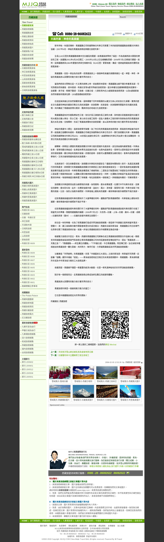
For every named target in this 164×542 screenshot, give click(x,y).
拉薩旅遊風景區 (28, 68)
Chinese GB (102, 4)
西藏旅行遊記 (27, 123)
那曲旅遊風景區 (28, 87)
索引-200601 (27, 366)
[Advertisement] (95, 25)
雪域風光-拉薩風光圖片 (107, 400)
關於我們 (112, 4)
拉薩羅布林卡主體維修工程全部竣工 (73, 355)
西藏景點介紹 (27, 51)
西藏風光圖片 (27, 183)
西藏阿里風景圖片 (29, 197)
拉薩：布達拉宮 (28, 217)
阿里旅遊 (26, 232)
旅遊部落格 (127, 12)
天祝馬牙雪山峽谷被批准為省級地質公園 (75, 352)
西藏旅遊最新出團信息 (31, 139)
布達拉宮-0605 (28, 268)
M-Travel (118, 539)
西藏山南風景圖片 (29, 190)
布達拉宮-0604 (28, 271)
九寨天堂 (79, 12)
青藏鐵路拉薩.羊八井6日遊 (33, 169)
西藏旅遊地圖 (27, 303)
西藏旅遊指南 (27, 44)
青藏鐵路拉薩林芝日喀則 (32, 162)
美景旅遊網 (80, 536)
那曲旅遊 (26, 240)
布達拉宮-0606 (28, 264)
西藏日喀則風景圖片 (30, 186)
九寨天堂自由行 (28, 327)
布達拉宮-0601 (28, 210)
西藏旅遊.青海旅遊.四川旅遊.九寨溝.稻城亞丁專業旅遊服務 (84, 531)
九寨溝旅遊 (67, 12)
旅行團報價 (35, 12)
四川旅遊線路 (27, 338)
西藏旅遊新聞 (27, 59)
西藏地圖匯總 (27, 299)
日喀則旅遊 (27, 229)
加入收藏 (139, 4)
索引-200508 (27, 373)
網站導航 (130, 4)
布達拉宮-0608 (28, 257)
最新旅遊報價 (27, 323)
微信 (107, 345)
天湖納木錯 (27, 225)
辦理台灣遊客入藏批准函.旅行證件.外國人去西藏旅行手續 (114, 466)
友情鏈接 (111, 526)
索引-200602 (27, 362)
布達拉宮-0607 (28, 260)
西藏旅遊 (46, 12)
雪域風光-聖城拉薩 (60, 381)
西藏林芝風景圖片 (29, 193)
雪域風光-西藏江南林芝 (107, 381)
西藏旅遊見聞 (27, 130)
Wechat (113, 345)
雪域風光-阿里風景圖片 (130, 400)
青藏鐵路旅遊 (27, 33)
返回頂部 (137, 362)
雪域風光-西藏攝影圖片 (60, 400)
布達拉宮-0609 (28, 243)
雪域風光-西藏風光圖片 (130, 381)
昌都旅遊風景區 (28, 83)
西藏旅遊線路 (27, 29)
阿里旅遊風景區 (28, 76)
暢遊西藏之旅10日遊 (31, 154)
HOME (94, 4)
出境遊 (107, 12)
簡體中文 (128, 34)
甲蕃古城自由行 (28, 330)
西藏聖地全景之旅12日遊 (32, 158)
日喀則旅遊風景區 (29, 90)
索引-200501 (27, 377)
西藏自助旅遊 (27, 55)
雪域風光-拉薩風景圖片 (83, 400)
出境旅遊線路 (27, 353)
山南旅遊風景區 (28, 79)
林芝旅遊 (26, 221)
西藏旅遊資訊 (27, 40)
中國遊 (98, 12)
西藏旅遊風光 (27, 314)
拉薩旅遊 (26, 214)
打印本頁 (118, 34)
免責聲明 (62, 526)
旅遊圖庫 (116, 12)
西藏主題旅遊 (27, 36)
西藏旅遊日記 (27, 126)
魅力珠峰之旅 (27, 115)
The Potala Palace (30, 296)
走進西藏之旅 (27, 119)
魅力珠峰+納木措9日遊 (31, 143)
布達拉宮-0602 (28, 279)
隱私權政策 (72, 526)
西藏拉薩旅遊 (27, 310)
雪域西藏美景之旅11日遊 (32, 151)
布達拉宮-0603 (28, 275)
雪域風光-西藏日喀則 (83, 381)
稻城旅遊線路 (27, 341)
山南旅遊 (26, 236)
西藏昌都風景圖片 (29, 201)
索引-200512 (27, 369)
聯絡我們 (121, 4)
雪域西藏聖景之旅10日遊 (32, 147)
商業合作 (83, 526)
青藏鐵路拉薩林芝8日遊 (32, 165)
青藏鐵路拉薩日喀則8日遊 (33, 173)
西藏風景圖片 (27, 48)
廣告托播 (92, 526)
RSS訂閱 (139, 34)
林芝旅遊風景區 (28, 72)
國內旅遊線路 (27, 349)
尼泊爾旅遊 (27, 318)
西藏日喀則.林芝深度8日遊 (33, 176)
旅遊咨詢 (138, 12)
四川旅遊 (56, 12)
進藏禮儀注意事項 (29, 286)
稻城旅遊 (89, 12)
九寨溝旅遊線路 (28, 334)
